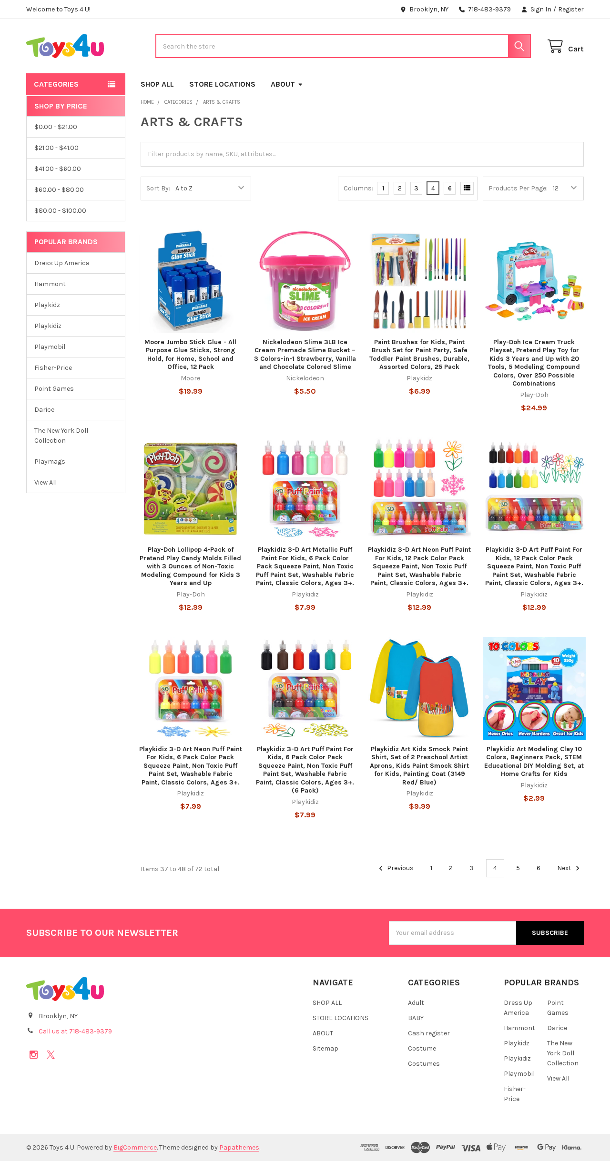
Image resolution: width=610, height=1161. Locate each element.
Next (565, 868)
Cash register (429, 1033)
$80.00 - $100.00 (60, 211)
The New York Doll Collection (61, 436)
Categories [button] (56, 84)
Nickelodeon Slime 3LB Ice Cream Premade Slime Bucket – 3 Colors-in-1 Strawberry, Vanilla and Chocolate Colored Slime (305, 354)
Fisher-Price (53, 368)
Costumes (424, 1064)
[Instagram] (33, 1054)
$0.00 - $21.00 (55, 127)
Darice (44, 410)
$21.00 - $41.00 (56, 148)
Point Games (54, 389)
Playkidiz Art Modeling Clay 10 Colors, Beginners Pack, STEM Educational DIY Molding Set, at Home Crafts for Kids (534, 761)
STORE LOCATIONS (222, 84)
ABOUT (283, 84)
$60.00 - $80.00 (59, 190)
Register (571, 9)
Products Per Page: (518, 188)
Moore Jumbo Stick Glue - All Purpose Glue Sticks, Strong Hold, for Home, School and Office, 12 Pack (190, 354)
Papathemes (239, 1147)
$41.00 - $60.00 (57, 169)
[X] (50, 1054)
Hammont (50, 284)
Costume (422, 1048)
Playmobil (49, 347)
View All (45, 482)
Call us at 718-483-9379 (75, 1031)
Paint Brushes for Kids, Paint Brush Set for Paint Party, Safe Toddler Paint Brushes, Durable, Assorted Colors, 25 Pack (419, 354)
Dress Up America (62, 263)
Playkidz (47, 305)
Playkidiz (47, 326)
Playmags (49, 461)
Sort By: (158, 188)
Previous (400, 868)
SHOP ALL (157, 84)
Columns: (358, 188)
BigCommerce (135, 1147)
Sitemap (325, 1048)
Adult (416, 1003)
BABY (416, 1018)
